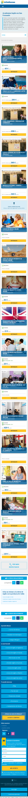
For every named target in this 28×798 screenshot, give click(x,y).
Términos (14, 773)
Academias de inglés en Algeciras (10, 601)
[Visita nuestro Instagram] (13, 733)
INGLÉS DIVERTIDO (8, 514)
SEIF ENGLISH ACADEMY (9, 419)
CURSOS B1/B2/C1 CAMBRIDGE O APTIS (14, 91)
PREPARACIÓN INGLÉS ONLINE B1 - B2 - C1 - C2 (14, 385)
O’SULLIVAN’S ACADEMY (9, 61)
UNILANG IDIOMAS (8, 355)
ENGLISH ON (7, 451)
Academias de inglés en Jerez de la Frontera (12, 599)
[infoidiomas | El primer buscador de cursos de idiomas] (10, 2)
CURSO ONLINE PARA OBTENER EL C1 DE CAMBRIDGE (13, 449)
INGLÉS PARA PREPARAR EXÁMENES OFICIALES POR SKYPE (13, 321)
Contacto (4, 725)
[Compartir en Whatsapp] (21, 582)
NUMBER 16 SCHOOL (8, 261)
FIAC (5, 546)
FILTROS (3, 35)
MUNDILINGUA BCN (8, 292)
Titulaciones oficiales (14, 696)
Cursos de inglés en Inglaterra (14, 648)
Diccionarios (14, 701)
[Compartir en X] (14, 582)
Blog (14, 686)
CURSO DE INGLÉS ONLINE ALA (12, 481)
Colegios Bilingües (14, 640)
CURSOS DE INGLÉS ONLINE (11, 229)
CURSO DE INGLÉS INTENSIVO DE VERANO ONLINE (12, 259)
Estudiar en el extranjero (14, 635)
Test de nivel (14, 691)
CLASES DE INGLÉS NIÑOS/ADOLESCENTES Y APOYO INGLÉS (12, 58)
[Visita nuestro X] (4, 733)
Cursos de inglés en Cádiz (8, 597)
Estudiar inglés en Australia (14, 663)
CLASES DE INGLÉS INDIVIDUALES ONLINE (13, 353)
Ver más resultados (14, 565)
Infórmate (14, 71)
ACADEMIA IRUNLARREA (9, 323)
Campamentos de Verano (14, 706)
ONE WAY (6, 387)
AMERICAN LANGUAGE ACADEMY (11, 482)
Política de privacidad (6, 773)
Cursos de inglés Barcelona (14, 678)
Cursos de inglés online (14, 668)
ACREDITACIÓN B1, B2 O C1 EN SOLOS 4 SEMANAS (14, 153)
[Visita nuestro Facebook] (8, 733)
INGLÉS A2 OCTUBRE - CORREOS (12, 185)
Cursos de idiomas (14, 630)
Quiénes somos (6, 728)
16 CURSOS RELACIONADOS (15, 578)
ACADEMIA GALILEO (8, 230)
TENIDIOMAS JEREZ (8, 124)
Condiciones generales (14, 794)
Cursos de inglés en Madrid (14, 673)
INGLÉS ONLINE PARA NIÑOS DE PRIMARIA (12, 512)
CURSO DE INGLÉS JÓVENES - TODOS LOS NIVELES (13, 544)
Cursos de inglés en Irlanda (14, 653)
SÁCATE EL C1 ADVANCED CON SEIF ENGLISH (13, 416)
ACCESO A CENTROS (13, 717)
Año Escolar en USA (14, 658)
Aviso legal (14, 789)
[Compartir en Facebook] (18, 582)
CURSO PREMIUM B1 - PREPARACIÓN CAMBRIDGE (13, 122)
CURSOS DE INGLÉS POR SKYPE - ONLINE (12, 290)
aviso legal (11, 762)
